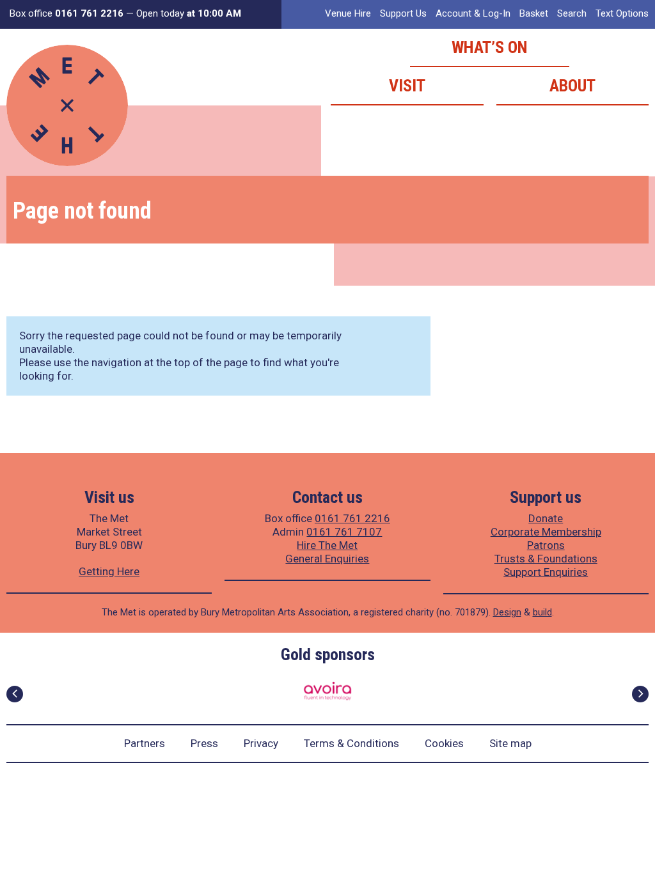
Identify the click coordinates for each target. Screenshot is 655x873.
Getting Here (109, 571)
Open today (188, 13)
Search (572, 13)
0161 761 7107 (344, 531)
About (572, 85)
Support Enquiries (545, 572)
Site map (510, 743)
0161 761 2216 (352, 518)
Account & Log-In (473, 13)
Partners (144, 743)
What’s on (490, 47)
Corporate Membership (546, 531)
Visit (407, 85)
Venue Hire (348, 13)
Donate (545, 518)
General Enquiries (327, 558)
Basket (533, 13)
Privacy (261, 743)
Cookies (444, 743)
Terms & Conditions (351, 743)
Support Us (403, 13)
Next (640, 694)
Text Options (622, 13)
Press (204, 743)
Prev (14, 694)
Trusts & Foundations (545, 558)
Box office (66, 13)
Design (507, 612)
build (542, 612)
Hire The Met (327, 545)
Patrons (546, 545)
